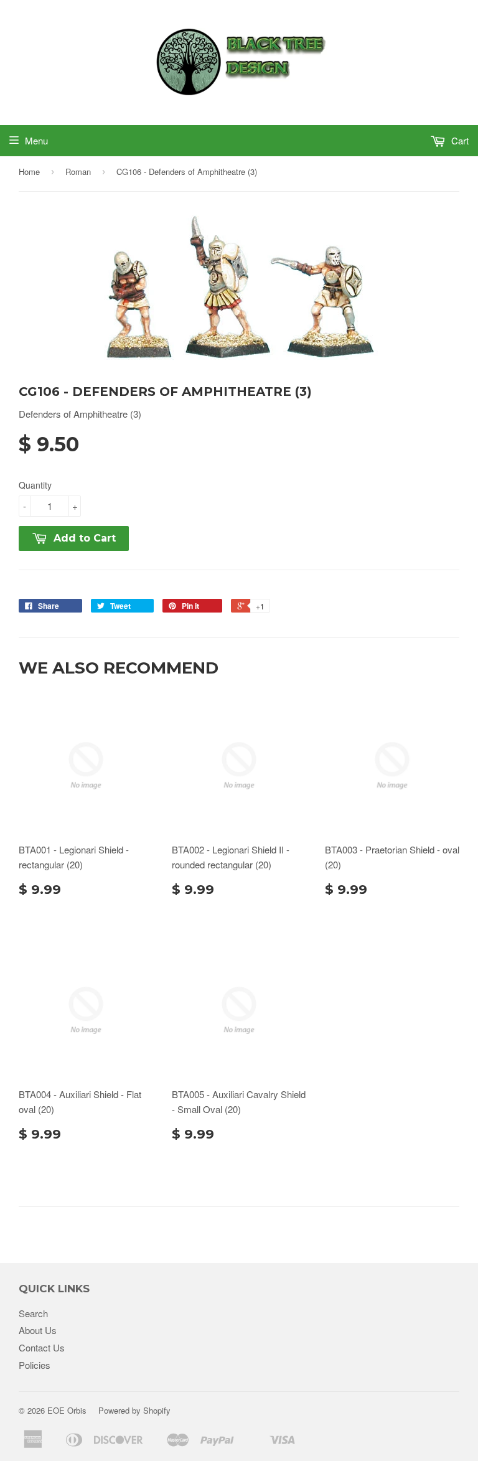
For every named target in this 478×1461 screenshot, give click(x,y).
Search (33, 1313)
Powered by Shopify (134, 1410)
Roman (78, 171)
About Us (38, 1330)
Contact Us (42, 1347)
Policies (34, 1364)
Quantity (35, 485)
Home (29, 171)
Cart (459, 140)
